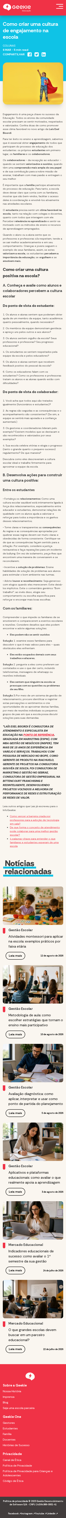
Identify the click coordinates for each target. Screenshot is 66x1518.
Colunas (9, 45)
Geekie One (12, 1417)
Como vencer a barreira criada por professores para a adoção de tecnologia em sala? (34, 820)
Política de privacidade (15, 1501)
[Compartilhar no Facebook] (29, 54)
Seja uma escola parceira (18, 1408)
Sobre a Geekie (15, 1385)
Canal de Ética (12, 1460)
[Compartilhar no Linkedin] (44, 54)
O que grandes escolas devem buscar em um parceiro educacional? (32, 1335)
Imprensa (8, 1397)
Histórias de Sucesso (16, 1445)
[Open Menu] (59, 6)
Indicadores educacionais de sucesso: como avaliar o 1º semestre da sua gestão (31, 1256)
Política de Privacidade (17, 1465)
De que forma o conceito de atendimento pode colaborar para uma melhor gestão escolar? (35, 831)
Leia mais (15, 956)
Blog (5, 1402)
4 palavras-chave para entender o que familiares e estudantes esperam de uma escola (34, 842)
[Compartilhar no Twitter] (36, 54)
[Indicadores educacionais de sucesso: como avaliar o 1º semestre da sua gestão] (33, 1220)
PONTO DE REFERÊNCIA (38, 735)
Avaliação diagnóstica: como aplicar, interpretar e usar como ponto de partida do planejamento (35, 1099)
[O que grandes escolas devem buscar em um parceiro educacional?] (33, 1299)
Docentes (9, 1439)
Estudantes (10, 1428)
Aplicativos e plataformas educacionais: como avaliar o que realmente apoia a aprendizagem (34, 1177)
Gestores (9, 1423)
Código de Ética (13, 1481)
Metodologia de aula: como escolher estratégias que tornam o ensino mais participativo (35, 1020)
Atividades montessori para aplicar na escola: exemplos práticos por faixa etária (35, 941)
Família (7, 1434)
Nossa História (12, 1391)
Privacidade (12, 1454)
